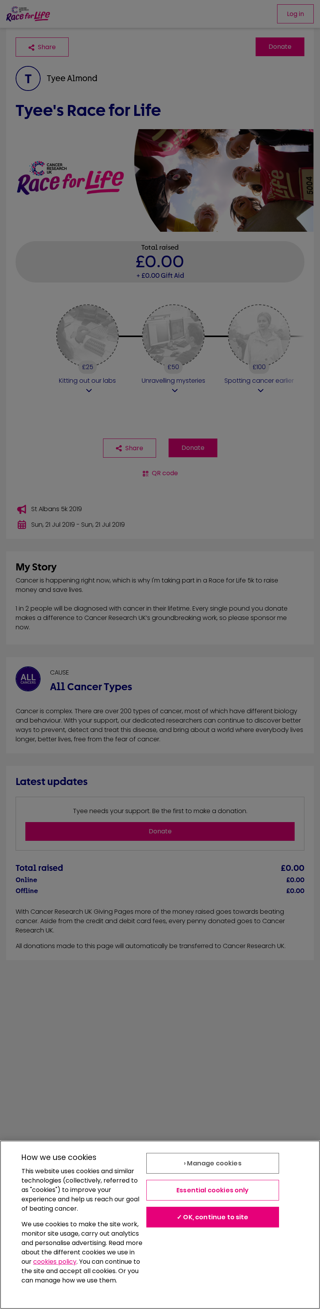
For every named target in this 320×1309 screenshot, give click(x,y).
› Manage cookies (213, 1163)
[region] (160, 1224)
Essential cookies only (212, 1190)
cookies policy (54, 1261)
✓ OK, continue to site (213, 1217)
